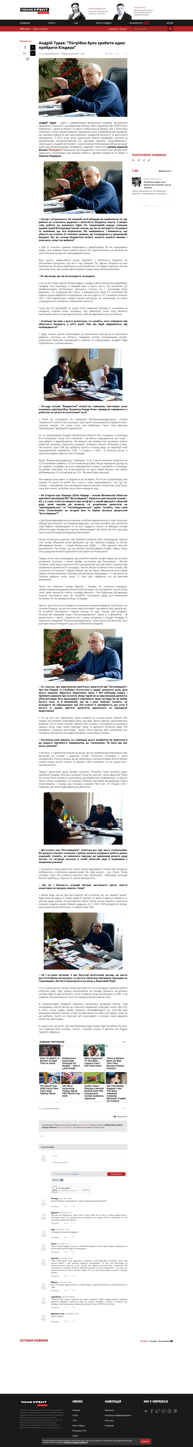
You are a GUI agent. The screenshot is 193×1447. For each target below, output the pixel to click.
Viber (70, 1127)
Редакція (109, 1425)
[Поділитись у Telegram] (27, 59)
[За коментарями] (138, 160)
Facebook (84, 1125)
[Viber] (174, 1412)
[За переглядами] (133, 160)
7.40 (75, 23)
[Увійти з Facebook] (62, 1180)
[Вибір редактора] (149, 160)
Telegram (62, 1127)
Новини (25, 23)
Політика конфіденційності (118, 1415)
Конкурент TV (79, 1430)
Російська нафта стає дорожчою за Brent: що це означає (157, 183)
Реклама (109, 1420)
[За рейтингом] (144, 160)
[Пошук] (170, 28)
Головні (153, 1341)
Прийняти (145, 1441)
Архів (170, 23)
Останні (144, 1341)
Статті (51, 23)
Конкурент (139, 23)
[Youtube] (162, 1412)
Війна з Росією (40, 29)
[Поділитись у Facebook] (25, 47)
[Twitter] (157, 1412)
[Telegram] (146, 1412)
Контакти (109, 1410)
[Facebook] (151, 1412)
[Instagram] (168, 1412)
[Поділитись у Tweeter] (25, 53)
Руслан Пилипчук (52, 54)
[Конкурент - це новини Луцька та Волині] (34, 1406)
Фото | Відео (104, 23)
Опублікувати (116, 1174)
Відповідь (55, 1206)
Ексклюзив (164, 1341)
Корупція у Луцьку (118, 29)
